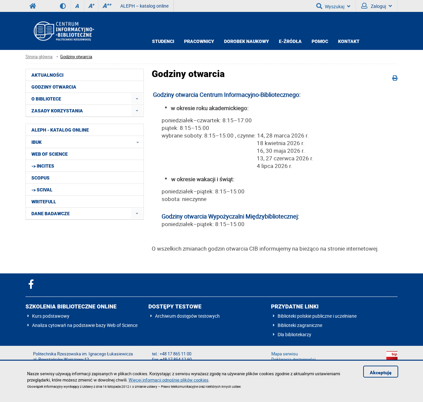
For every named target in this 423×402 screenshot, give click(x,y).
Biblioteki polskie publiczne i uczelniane (317, 316)
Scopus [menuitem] (40, 178)
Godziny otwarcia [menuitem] (53, 87)
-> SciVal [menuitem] (42, 189)
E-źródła (290, 41)
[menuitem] (137, 99)
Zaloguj (378, 6)
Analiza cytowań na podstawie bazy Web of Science (84, 325)
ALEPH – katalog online (144, 6)
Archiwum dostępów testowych (187, 316)
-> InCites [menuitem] (42, 166)
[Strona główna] (63, 31)
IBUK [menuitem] (36, 142)
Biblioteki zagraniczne (300, 325)
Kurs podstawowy (50, 316)
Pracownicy (199, 41)
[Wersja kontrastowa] (65, 6)
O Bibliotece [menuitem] (46, 98)
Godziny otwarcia (76, 57)
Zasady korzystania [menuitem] (57, 110)
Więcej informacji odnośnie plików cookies (169, 380)
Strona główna (39, 57)
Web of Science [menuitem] (49, 154)
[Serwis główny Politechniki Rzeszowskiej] (32, 6)
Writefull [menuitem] (43, 201)
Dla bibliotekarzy (294, 334)
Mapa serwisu (284, 354)
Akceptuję (381, 372)
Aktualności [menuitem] (47, 75)
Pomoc (320, 41)
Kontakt (349, 41)
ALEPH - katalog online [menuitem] (60, 130)
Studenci (163, 41)
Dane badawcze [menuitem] (50, 213)
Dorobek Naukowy (246, 41)
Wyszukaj (334, 6)
